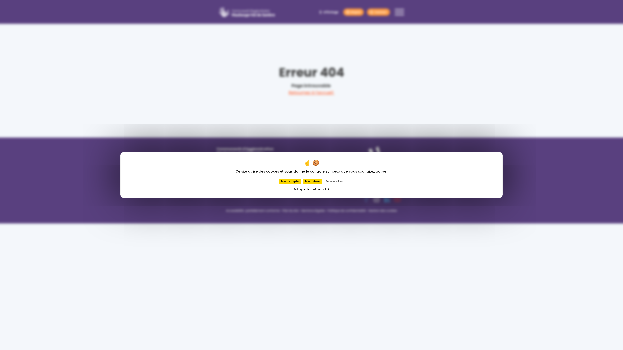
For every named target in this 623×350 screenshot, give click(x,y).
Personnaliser (334, 181)
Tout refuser (313, 181)
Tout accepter (290, 181)
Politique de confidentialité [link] (311, 189)
